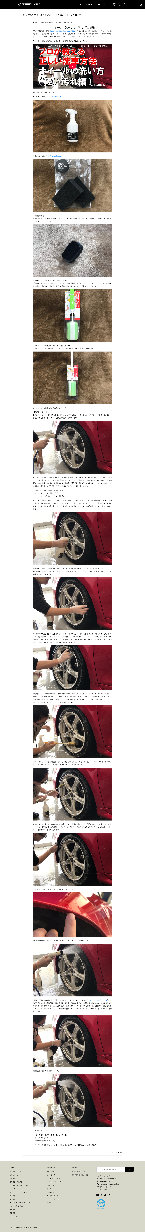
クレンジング (51, 1175)
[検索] (129, 1169)
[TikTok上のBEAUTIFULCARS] (105, 1195)
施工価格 (12, 1196)
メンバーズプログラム (16, 1206)
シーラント (50, 1185)
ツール (49, 1189)
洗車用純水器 (51, 1192)
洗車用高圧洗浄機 (52, 1196)
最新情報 (12, 1178)
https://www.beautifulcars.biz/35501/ (62, 31)
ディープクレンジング (54, 1178)
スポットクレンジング (54, 1182)
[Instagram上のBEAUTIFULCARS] (109, 1195)
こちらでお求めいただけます (97, 1000)
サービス (12, 1189)
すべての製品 (51, 1171)
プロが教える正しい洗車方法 (19, 1192)
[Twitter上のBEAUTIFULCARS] (101, 1195)
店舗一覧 (12, 1209)
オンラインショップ (87, 4)
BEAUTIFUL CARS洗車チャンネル (21, 1202)
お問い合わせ (14, 1216)
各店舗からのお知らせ (17, 1182)
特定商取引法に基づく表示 (80, 1175)
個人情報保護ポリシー (79, 1171)
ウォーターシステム (53, 1199)
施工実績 (12, 1199)
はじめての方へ (102, 4)
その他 (49, 1202)
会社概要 (12, 1213)
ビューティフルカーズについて (19, 1185)
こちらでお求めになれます (56, 96)
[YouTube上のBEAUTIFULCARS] (97, 1195)
